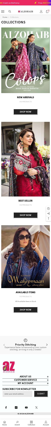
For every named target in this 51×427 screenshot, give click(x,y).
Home (4, 17)
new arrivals (25, 97)
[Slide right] (47, 345)
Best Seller (25, 201)
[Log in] (41, 11)
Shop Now (25, 112)
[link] (25, 345)
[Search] (9, 11)
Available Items (25, 292)
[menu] (2, 11)
